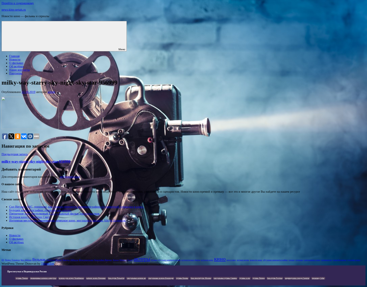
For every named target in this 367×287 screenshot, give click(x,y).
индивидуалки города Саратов (297, 278)
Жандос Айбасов (70, 260)
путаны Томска (22, 278)
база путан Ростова (274, 278)
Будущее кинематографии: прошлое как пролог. (40, 210)
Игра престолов (86, 260)
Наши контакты (19, 69)
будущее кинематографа (169, 260)
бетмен (154, 260)
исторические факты (190, 260)
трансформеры (339, 260)
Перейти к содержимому (18, 3)
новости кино (256, 260)
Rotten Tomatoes (12, 260)
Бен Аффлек (26, 260)
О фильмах (16, 63)
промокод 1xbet (318, 278)
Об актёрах (16, 66)
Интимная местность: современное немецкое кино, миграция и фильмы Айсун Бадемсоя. (67, 220)
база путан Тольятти (116, 278)
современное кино (312, 260)
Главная (14, 56)
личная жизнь (243, 260)
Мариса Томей (126, 260)
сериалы (299, 260)
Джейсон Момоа (54, 260)
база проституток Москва (201, 278)
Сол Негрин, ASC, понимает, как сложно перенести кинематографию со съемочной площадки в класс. (76, 206)
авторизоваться (70, 176)
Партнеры (15, 73)
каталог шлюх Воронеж (96, 278)
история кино (207, 260)
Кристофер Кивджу (103, 260)
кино (220, 259)
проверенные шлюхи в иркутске (43, 278)
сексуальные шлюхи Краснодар (161, 278)
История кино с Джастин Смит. (29, 217)
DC (3, 260)
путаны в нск (245, 278)
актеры (142, 259)
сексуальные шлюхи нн (136, 278)
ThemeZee (47, 263)
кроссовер (231, 260)
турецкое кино (353, 260)
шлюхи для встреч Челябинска (71, 278)
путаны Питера (259, 278)
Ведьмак (38, 259)
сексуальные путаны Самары (225, 278)
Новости (14, 59)
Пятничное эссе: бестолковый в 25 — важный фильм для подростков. (54, 213)
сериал (291, 260)
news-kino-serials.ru (14, 9)
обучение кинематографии (275, 260)
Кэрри (116, 260)
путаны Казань (182, 278)
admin (51, 92)
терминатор (326, 260)
